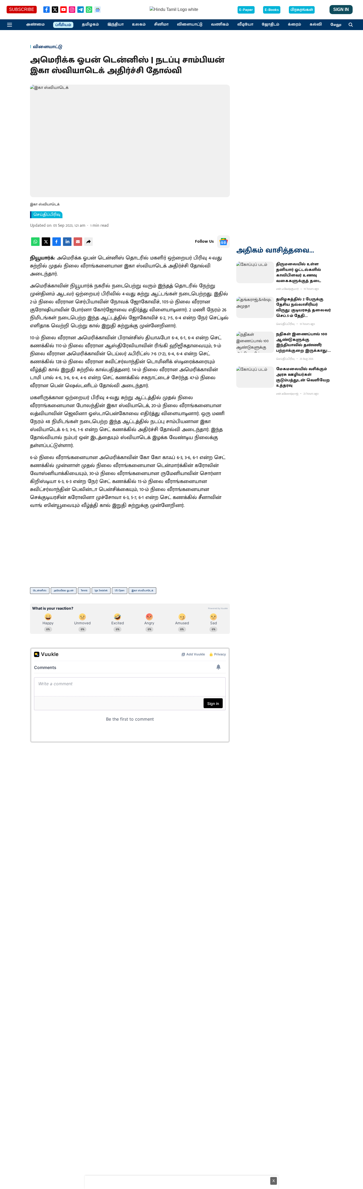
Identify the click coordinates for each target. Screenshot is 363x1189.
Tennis (84, 590)
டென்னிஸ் (40, 590)
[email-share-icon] (78, 244)
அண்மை (35, 24)
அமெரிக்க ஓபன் (64, 590)
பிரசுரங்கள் (301, 10)
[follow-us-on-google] (223, 241)
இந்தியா (115, 24)
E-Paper (246, 10)
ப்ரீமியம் (63, 25)
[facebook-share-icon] (56, 244)
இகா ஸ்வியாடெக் (142, 590)
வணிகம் (220, 24)
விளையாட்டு (189, 24)
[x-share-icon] (46, 244)
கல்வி (316, 24)
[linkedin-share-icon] (67, 244)
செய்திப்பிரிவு (46, 214)
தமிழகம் (90, 24)
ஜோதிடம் (270, 24)
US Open (119, 590)
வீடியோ (245, 24)
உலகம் (139, 24)
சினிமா (161, 24)
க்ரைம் (294, 24)
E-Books (272, 10)
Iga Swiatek (101, 590)
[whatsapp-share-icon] (35, 244)
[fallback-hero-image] (255, 272)
